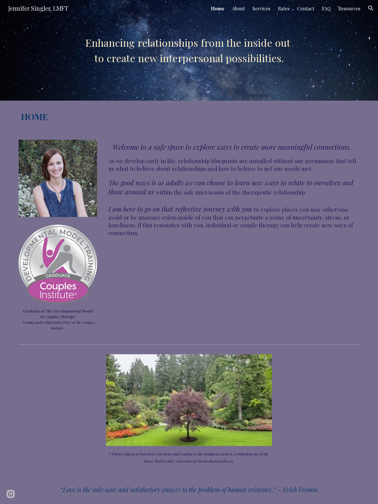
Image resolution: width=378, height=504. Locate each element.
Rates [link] (283, 8)
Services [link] (261, 8)
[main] (189, 50)
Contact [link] (305, 8)
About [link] (238, 8)
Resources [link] (349, 8)
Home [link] (217, 8)
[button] (371, 8)
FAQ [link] (326, 8)
